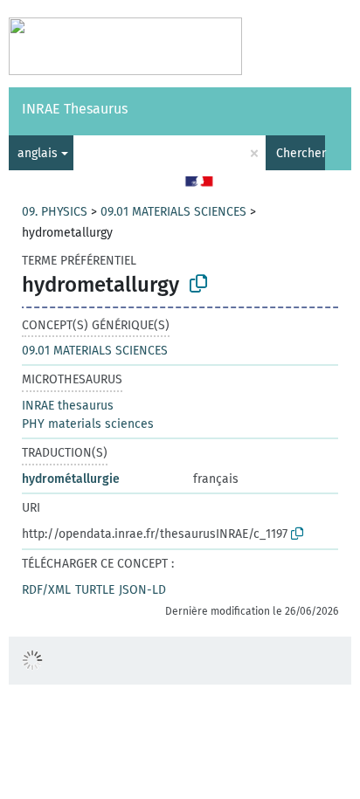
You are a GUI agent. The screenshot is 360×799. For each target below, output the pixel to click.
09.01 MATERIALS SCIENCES (173, 211)
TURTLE (94, 589)
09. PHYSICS (54, 211)
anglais (37, 153)
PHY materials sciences (88, 424)
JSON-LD (142, 589)
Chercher (300, 153)
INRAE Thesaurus (75, 108)
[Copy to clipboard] (198, 284)
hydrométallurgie (71, 479)
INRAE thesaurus (68, 405)
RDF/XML (46, 589)
